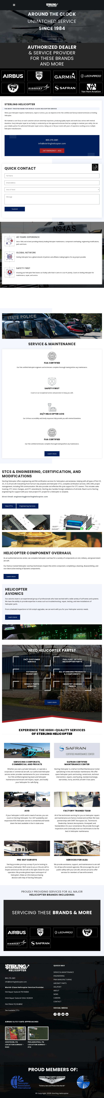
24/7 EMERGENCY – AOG (52, 151)
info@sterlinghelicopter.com (52, 143)
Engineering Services (27, 506)
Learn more (52, 39)
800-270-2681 (52, 140)
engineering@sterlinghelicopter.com (31, 497)
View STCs (9, 506)
